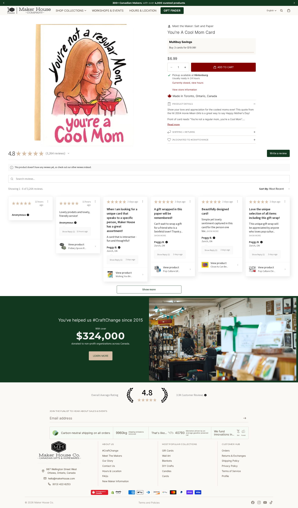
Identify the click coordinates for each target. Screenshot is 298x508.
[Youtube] (265, 502)
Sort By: (264, 189)
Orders (226, 450)
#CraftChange (110, 450)
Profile (225, 476)
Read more (173, 124)
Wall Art (166, 455)
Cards (165, 476)
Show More (160, 235)
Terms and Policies (149, 502)
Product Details (182, 104)
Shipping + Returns (183, 132)
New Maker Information (115, 481)
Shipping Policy (230, 460)
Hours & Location (111, 471)
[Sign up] (244, 418)
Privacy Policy (230, 465)
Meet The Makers (112, 455)
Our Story (107, 460)
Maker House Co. (44, 502)
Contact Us (108, 465)
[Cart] (288, 10)
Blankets (167, 460)
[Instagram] (259, 502)
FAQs (105, 476)
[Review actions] (47, 201)
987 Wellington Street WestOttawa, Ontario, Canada (61, 471)
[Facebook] (253, 502)
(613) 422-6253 (61, 484)
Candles (166, 471)
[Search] (281, 10)
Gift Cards (167, 450)
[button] (68, 153)
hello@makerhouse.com (61, 478)
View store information (184, 89)
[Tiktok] (271, 502)
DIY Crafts (168, 465)
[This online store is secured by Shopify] (116, 492)
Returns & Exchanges (234, 455)
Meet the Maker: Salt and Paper (192, 26)
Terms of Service (231, 471)
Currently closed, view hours (187, 82)
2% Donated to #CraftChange (190, 140)
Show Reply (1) (68, 231)
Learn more (100, 355)
